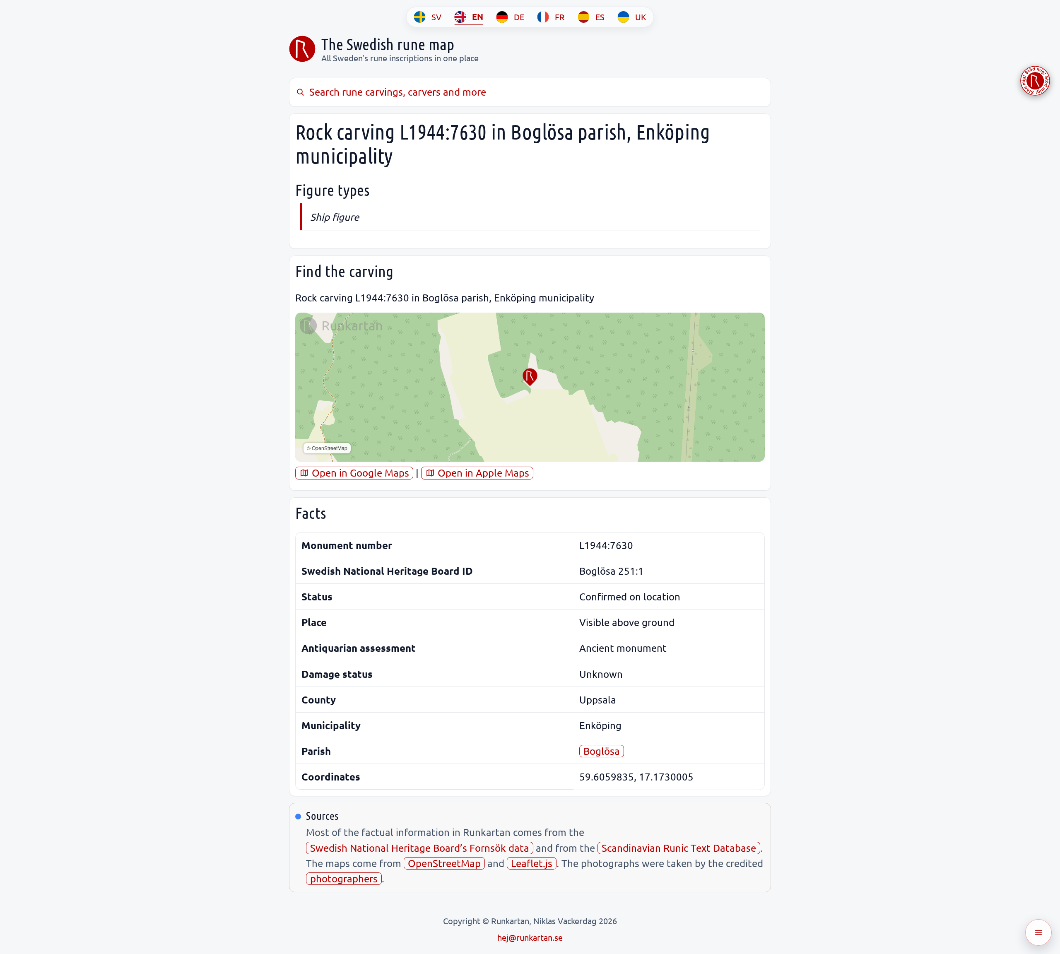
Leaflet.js (531, 863)
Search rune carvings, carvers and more (397, 92)
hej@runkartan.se (530, 937)
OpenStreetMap (444, 863)
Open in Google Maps (359, 473)
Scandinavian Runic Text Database (679, 848)
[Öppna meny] (1038, 932)
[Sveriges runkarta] (302, 49)
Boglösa (601, 751)
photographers (344, 878)
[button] (530, 377)
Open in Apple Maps (482, 473)
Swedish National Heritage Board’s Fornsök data (419, 848)
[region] (530, 387)
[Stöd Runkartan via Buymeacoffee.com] (1035, 80)
